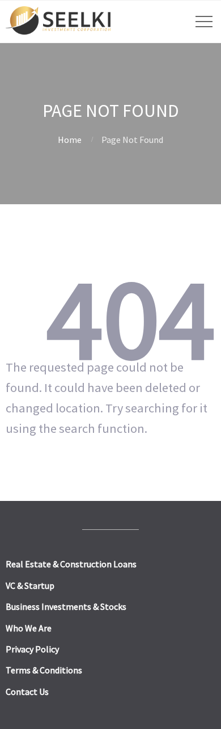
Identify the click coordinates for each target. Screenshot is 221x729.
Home (70, 139)
